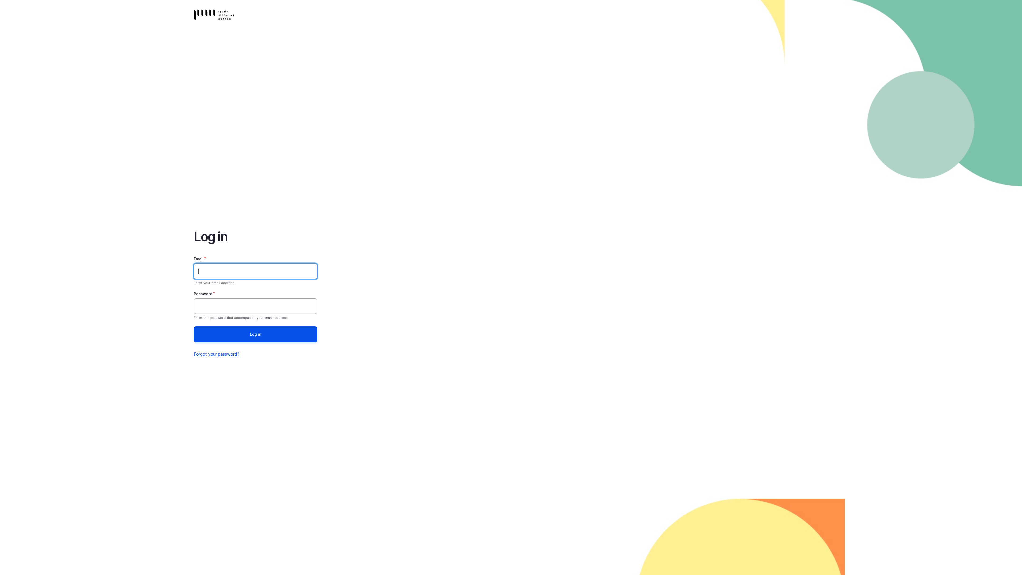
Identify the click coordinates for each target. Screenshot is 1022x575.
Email (199, 259)
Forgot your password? (216, 354)
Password (203, 293)
